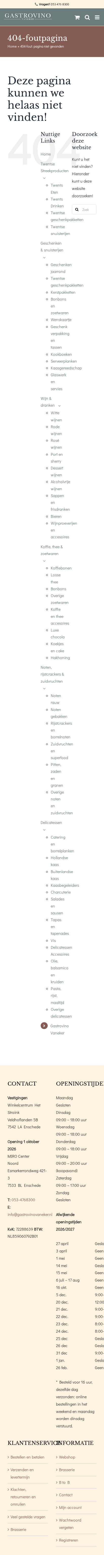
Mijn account (70, 1507)
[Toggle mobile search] (87, 17)
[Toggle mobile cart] (77, 17)
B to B (64, 1482)
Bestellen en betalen (27, 1457)
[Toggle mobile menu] (97, 17)
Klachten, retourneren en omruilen (23, 1497)
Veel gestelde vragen (28, 1516)
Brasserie (18, 1529)
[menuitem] (52, 154)
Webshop (67, 1457)
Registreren (68, 1540)
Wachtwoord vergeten (70, 1523)
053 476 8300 (60, 4)
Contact (65, 1494)
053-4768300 (23, 1199)
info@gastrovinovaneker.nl (30, 1214)
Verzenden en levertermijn (22, 1473)
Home (12, 46)
